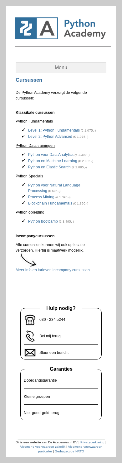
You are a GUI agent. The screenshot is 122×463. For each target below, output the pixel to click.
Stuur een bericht (54, 352)
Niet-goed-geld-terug (41, 413)
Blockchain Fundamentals (50, 203)
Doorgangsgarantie (40, 380)
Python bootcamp (43, 221)
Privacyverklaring (92, 442)
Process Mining (41, 197)
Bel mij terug (50, 336)
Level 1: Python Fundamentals (54, 130)
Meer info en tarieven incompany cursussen (53, 270)
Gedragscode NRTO (69, 451)
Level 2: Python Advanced (50, 136)
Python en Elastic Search (49, 167)
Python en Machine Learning (52, 161)
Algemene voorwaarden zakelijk (42, 446)
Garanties (61, 369)
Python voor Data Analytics (51, 154)
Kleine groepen (37, 396)
